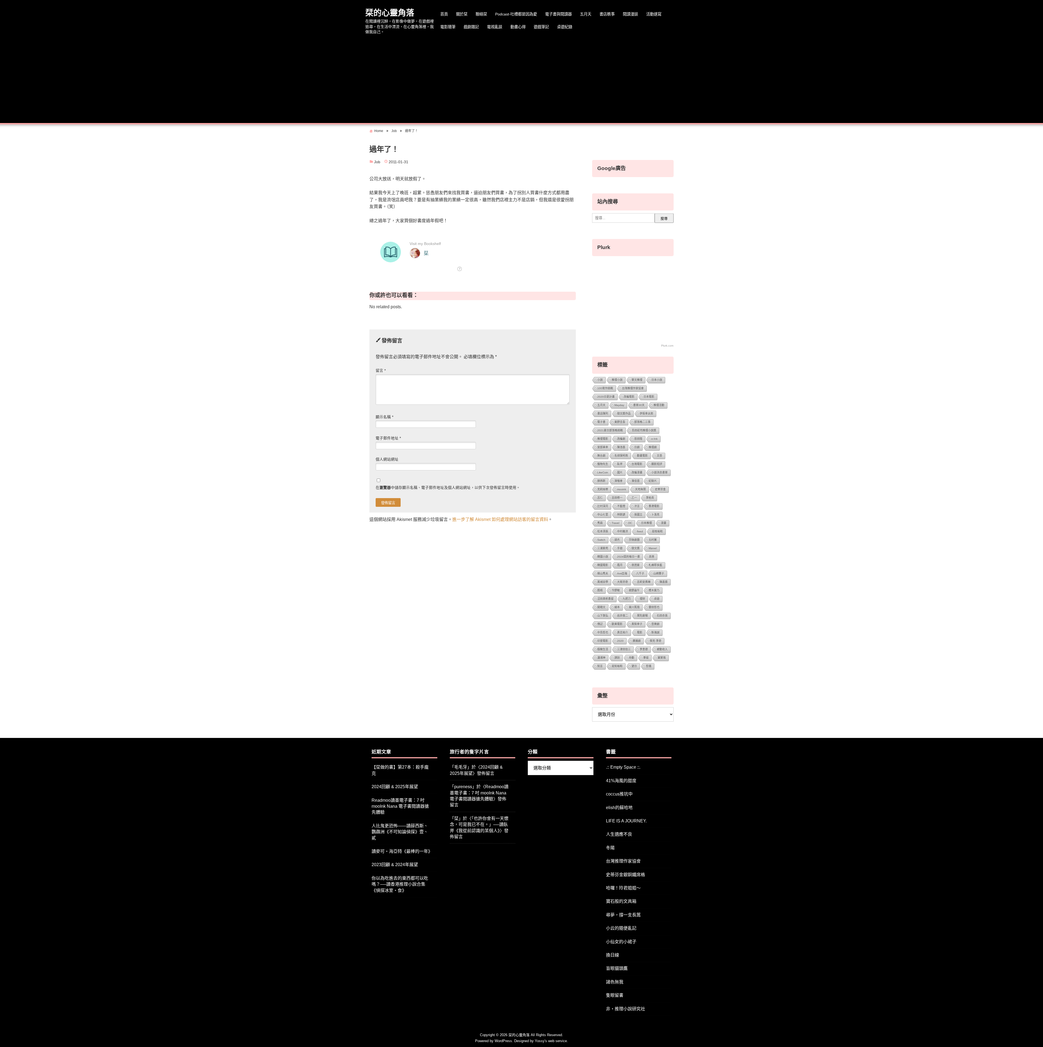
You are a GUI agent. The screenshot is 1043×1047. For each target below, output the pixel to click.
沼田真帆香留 (605, 598)
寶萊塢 (662, 657)
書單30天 (639, 405)
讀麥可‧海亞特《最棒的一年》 (402, 851)
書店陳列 (602, 413)
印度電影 (602, 640)
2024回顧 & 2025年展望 (395, 786)
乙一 (634, 497)
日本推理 (646, 522)
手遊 (620, 548)
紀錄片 (653, 480)
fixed (640, 531)
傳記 (600, 623)
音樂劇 (655, 623)
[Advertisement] (521, 80)
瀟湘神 (601, 657)
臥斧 (620, 464)
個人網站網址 (387, 459)
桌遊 (656, 598)
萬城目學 (602, 581)
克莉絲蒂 (602, 489)
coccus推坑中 (619, 794)
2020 (620, 640)
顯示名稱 (384, 417)
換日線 (612, 955)
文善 (659, 455)
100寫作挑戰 (605, 388)
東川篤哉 (634, 607)
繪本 (617, 607)
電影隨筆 (447, 27)
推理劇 (653, 447)
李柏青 (650, 497)
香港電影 (654, 506)
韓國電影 (602, 565)
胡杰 (617, 539)
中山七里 (602, 514)
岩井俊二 (622, 615)
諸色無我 (614, 982)
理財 (642, 598)
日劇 (637, 447)
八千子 (640, 573)
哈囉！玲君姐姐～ (623, 888)
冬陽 (610, 847)
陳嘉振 (663, 581)
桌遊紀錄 (564, 27)
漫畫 (663, 522)
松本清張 (602, 531)
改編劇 (621, 438)
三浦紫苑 (602, 548)
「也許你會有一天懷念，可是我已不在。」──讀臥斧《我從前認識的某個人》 (479, 824)
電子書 (601, 421)
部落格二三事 (642, 421)
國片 (620, 472)
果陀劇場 (642, 615)
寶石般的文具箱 (621, 901)
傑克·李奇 (655, 640)
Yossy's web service (551, 1041)
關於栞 (461, 14)
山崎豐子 (658, 573)
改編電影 (629, 396)
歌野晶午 (634, 590)
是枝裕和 (657, 531)
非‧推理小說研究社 (625, 1009)
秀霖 (600, 522)
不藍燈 (621, 506)
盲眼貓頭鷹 (617, 968)
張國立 (638, 514)
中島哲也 (602, 632)
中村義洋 (622, 531)
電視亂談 (494, 27)
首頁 (444, 14)
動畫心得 (518, 27)
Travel (615, 522)
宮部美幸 (602, 447)
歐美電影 (617, 623)
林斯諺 (621, 514)
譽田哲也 (654, 607)
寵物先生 (602, 464)
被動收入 (662, 649)
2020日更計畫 (606, 396)
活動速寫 (653, 14)
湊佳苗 (636, 480)
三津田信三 (624, 649)
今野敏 (616, 590)
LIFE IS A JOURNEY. (626, 821)
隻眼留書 (614, 995)
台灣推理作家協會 (633, 388)
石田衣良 (662, 615)
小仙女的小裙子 (621, 941)
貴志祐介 (622, 632)
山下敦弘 (602, 615)
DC (630, 522)
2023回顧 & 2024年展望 (395, 864)
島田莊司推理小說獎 (644, 430)
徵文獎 (636, 548)
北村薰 (653, 539)
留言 (381, 371)
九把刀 (627, 598)
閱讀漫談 (630, 14)
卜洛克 (655, 514)
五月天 (585, 14)
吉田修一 (617, 497)
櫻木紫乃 (654, 590)
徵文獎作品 (624, 413)
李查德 (644, 649)
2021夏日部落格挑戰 (610, 430)
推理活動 (659, 405)
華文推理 (637, 379)
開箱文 (601, 607)
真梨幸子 (637, 623)
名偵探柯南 (621, 455)
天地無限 (640, 489)
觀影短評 (656, 464)
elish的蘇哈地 (619, 807)
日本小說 (656, 379)
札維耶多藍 (655, 565)
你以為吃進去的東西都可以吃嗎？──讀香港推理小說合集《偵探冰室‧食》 (400, 884)
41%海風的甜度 (621, 780)
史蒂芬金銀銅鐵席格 (625, 874)
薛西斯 (601, 480)
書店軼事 (607, 14)
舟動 (631, 657)
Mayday (619, 405)
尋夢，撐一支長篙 (623, 915)
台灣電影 (637, 464)
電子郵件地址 (388, 438)
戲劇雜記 (471, 27)
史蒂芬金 (660, 489)
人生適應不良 (619, 834)
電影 (639, 632)
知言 (600, 666)
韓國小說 (602, 556)
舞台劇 (601, 455)
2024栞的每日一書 (628, 556)
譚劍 (617, 657)
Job (377, 162)
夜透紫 (636, 565)
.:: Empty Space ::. (623, 767)
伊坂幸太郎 (646, 413)
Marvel (653, 548)
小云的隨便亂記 (621, 928)
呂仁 (600, 497)
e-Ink (654, 438)
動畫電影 (642, 455)
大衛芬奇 (622, 581)
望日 (634, 666)
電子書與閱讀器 (558, 14)
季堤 (646, 657)
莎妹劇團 (634, 539)
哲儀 (648, 666)
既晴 (600, 590)
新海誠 (655, 632)
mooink (621, 489)
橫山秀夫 (602, 573)
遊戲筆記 (541, 27)
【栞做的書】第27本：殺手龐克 (400, 770)
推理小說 (617, 379)
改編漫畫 (637, 472)
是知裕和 (617, 666)
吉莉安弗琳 (644, 581)
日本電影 (648, 396)
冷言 (637, 506)
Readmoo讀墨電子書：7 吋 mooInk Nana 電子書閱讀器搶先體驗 (400, 806)
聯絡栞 (481, 14)
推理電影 (602, 438)
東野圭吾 (619, 421)
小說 (600, 379)
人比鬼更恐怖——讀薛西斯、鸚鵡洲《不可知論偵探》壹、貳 (400, 831)
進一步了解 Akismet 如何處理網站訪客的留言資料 (500, 519)
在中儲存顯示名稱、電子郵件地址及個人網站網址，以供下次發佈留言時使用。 (448, 488)
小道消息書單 (659, 472)
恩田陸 (638, 438)
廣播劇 (637, 640)
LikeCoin (602, 472)
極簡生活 (602, 649)
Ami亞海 (622, 573)
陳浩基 (621, 447)
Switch (601, 539)
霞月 (620, 565)
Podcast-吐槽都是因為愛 (516, 14)
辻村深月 (602, 506)
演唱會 (618, 480)
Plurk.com (667, 345)
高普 (651, 556)
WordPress (503, 1041)
